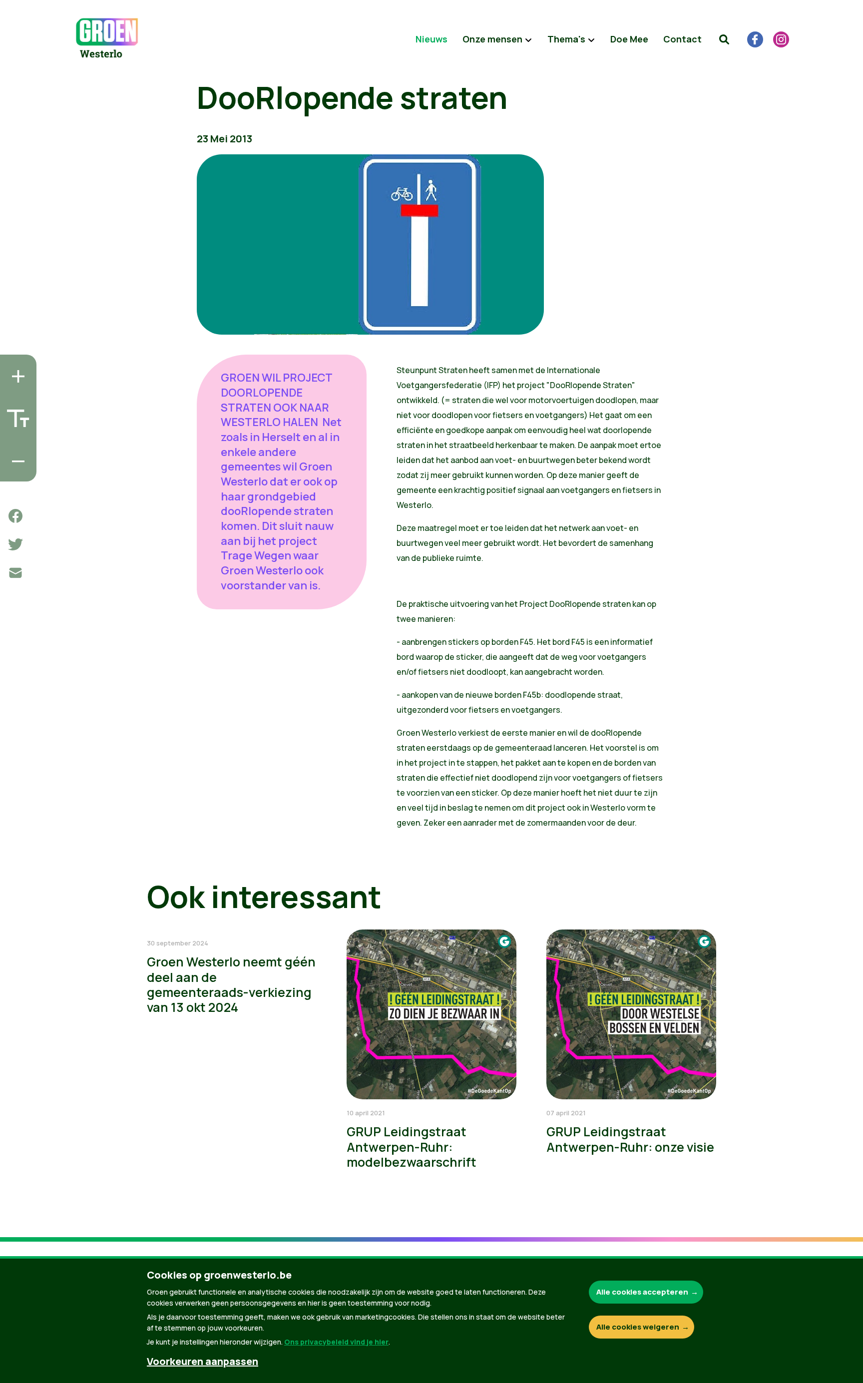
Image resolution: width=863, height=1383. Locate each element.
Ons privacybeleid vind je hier (336, 1342)
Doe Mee (629, 39)
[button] (724, 39)
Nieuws (431, 39)
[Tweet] (15, 544)
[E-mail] (15, 572)
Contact (682, 39)
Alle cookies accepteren (642, 1292)
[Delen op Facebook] (15, 515)
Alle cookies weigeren (637, 1327)
